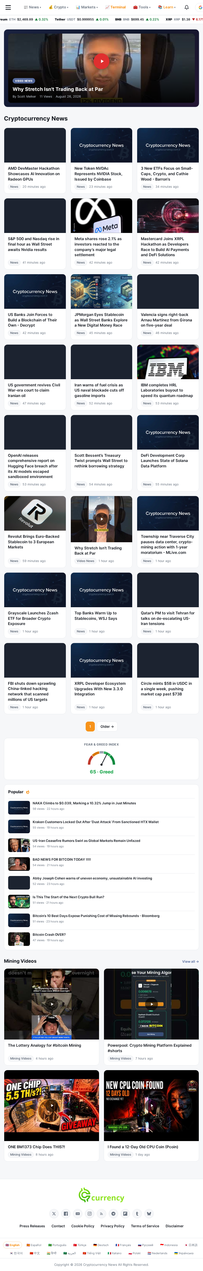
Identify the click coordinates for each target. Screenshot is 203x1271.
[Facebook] (66, 1213)
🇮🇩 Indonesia (169, 1245)
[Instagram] (89, 1213)
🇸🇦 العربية (69, 1253)
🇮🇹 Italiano (115, 1253)
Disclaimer (175, 1226)
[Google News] (77, 1213)
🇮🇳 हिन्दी (51, 1253)
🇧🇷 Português (57, 1245)
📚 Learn (167, 7)
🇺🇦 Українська (183, 1253)
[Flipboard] (125, 1213)
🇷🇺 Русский (145, 1245)
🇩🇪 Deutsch (101, 1245)
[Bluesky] (149, 1213)
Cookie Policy (82, 1226)
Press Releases (32, 1226)
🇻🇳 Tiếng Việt (92, 1253)
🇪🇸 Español (33, 1245)
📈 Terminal (115, 7)
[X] (54, 1213)
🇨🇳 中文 (35, 1253)
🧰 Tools (142, 7)
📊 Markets (87, 7)
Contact (58, 1226)
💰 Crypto (58, 7)
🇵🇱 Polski (134, 1253)
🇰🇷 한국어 (16, 1253)
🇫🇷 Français (123, 1245)
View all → (190, 961)
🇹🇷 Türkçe (79, 1245)
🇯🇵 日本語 (191, 1245)
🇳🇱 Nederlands (157, 1253)
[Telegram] (113, 1213)
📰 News (32, 7)
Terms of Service (145, 1226)
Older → (107, 726)
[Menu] (8, 7)
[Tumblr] (137, 1213)
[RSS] (101, 1213)
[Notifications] (187, 7)
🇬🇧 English (12, 1245)
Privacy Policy (113, 1226)
